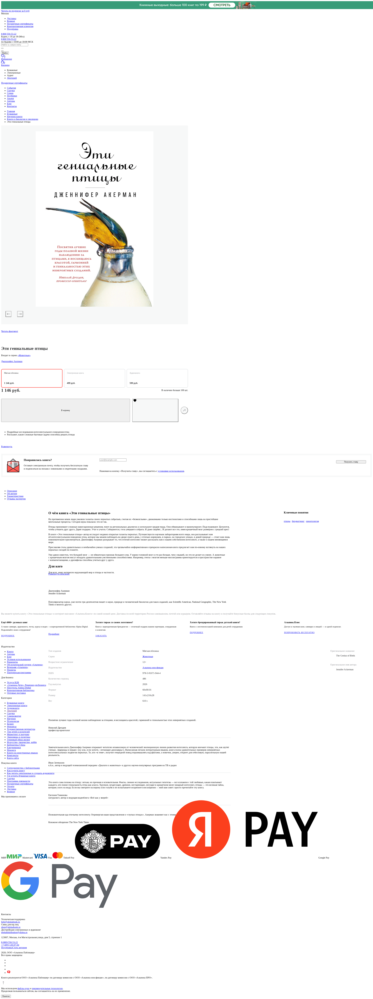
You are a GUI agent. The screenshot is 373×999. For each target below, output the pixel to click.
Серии (10, 93)
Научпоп (11, 718)
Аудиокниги (13, 708)
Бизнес (10, 724)
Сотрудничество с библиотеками (23, 768)
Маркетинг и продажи (18, 734)
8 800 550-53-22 (8, 34)
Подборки (12, 96)
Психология (13, 721)
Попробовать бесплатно (299, 632)
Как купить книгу (16, 770)
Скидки (11, 90)
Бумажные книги (15, 703)
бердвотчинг (298, 521)
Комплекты (12, 755)
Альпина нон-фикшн (152, 667)
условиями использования (171, 471)
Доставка (11, 18)
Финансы (11, 726)
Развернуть (6, 446)
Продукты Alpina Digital (19, 687)
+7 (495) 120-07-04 (10, 945)
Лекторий (12, 78)
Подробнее (8, 636)
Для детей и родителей (18, 732)
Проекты (11, 670)
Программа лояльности (18, 781)
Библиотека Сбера (16, 745)
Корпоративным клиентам (20, 26)
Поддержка (12, 29)
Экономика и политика (18, 737)
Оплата (10, 786)
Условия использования (19, 659)
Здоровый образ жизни (18, 739)
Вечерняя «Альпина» (17, 667)
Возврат (11, 21)
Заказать (101, 636)
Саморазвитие (14, 716)
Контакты (12, 106)
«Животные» (24, 355)
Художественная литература (21, 729)
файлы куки (23, 988)
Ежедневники (14, 747)
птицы (287, 521)
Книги (10, 651)
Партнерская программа (19, 672)
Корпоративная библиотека (20, 690)
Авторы (11, 101)
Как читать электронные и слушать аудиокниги (30, 773)
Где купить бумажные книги (21, 776)
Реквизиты (12, 662)
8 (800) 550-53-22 (9, 942)
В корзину (65, 410)
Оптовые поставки (16, 693)
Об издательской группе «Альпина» (25, 664)
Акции (10, 98)
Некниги (11, 750)
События (11, 88)
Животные (147, 656)
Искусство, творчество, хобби (22, 742)
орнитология (312, 521)
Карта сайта (13, 758)
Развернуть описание (59, 574)
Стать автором (19, 947)
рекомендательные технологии (47, 988)
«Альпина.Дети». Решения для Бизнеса (26, 685)
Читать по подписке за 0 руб (15, 11)
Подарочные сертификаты (20, 23)
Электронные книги (17, 705)
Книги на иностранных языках (22, 753)
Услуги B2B (13, 682)
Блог (9, 103)
